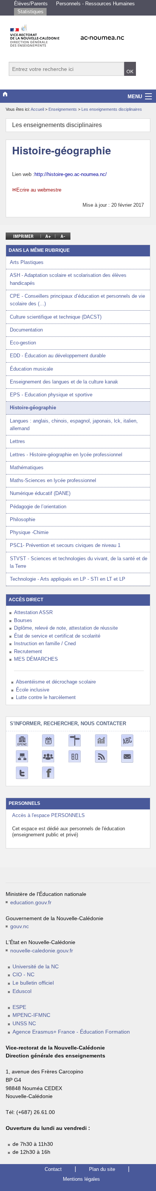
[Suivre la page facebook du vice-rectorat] (48, 772)
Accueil (37, 109)
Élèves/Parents (31, 3)
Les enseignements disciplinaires (111, 109)
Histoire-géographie (33, 407)
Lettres (17, 441)
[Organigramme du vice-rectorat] (22, 756)
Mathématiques (27, 467)
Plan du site (102, 1169)
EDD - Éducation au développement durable (58, 355)
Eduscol (21, 991)
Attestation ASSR (33, 612)
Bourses (23, 620)
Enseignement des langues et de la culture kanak (64, 382)
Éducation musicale (31, 369)
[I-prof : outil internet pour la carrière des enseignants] (48, 756)
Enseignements (63, 109)
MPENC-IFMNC (31, 1015)
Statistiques (30, 11)
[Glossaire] (127, 740)
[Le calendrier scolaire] (48, 740)
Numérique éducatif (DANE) (40, 493)
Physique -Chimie (29, 532)
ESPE (19, 1007)
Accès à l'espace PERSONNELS (48, 815)
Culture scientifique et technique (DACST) (55, 317)
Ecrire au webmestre (38, 190)
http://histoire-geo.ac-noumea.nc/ (70, 174)
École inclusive (32, 690)
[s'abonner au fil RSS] (101, 756)
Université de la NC (35, 966)
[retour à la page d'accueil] (78, 33)
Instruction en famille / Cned (45, 643)
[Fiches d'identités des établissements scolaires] (22, 740)
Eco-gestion (23, 343)
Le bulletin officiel (33, 983)
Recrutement (28, 651)
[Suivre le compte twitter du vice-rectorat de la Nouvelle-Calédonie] (22, 772)
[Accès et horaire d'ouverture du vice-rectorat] (75, 740)
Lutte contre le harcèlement (46, 697)
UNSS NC (24, 1023)
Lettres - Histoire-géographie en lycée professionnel (66, 454)
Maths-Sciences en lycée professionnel (53, 480)
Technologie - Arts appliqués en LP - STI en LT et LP (67, 579)
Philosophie (22, 519)
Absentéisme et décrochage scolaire (56, 682)
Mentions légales (81, 1179)
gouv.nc (19, 926)
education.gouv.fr (30, 902)
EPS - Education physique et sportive (51, 395)
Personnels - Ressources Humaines (95, 3)
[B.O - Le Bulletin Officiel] (75, 756)
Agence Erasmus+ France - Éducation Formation (71, 1032)
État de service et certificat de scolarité (57, 636)
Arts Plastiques (27, 262)
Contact (53, 1169)
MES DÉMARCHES (36, 659)
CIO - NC (23, 974)
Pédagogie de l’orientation (38, 506)
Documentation (26, 330)
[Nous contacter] (127, 756)
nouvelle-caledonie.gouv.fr (41, 951)
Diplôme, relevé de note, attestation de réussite (66, 628)
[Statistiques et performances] (101, 740)
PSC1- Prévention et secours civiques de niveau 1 (65, 545)
